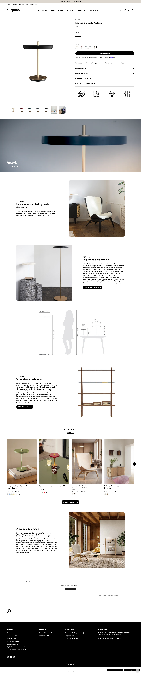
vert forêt (86, 47)
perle (77, 47)
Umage (77, 19)
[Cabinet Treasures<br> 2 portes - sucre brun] (107, 494)
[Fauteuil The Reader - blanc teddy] (72, 493)
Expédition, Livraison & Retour (85, 84)
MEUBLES (60, 10)
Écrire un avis (71, 589)
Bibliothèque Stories (25, 407)
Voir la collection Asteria (93, 287)
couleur (79, 44)
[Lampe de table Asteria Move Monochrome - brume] (7, 494)
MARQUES (51, 10)
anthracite (90, 47)
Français (69, 664)
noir (94, 47)
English (119, 10)
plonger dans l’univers (70, 502)
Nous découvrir (12, 638)
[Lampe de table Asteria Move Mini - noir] (46, 492)
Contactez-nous (12, 633)
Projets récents (70, 636)
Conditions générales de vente (17, 650)
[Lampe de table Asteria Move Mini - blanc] (40, 492)
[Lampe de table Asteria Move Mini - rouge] (44, 492)
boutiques (21, 4)
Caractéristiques (80, 68)
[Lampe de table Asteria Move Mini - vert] (42, 492)
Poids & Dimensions (81, 73)
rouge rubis (81, 47)
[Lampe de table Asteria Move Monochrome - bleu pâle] (10, 494)
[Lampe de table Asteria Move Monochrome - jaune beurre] (16, 494)
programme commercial (31, 4)
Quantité (78, 36)
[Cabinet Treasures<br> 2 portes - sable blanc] (105, 494)
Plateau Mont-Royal (45, 633)
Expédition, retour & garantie (16, 647)
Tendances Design (13, 641)
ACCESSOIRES (82, 10)
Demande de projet (71, 638)
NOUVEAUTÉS (42, 10)
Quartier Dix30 (44, 636)
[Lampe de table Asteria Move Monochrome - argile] (18, 494)
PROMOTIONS (93, 10)
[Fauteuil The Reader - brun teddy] (74, 493)
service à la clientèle (12, 4)
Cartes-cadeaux (12, 636)
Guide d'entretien (12, 644)
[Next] (134, 464)
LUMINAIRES (70, 10)
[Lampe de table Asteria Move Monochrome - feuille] (12, 494)
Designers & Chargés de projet (75, 633)
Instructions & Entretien (83, 78)
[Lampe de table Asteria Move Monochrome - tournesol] (14, 494)
